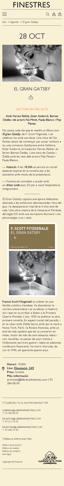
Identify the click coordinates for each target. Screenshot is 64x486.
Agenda (14, 22)
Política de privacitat (11, 445)
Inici (4, 22)
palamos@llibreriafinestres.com (21, 419)
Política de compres (11, 451)
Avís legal (6, 454)
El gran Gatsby (30, 22)
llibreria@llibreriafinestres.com (21, 410)
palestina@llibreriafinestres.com (22, 427)
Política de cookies (10, 448)
